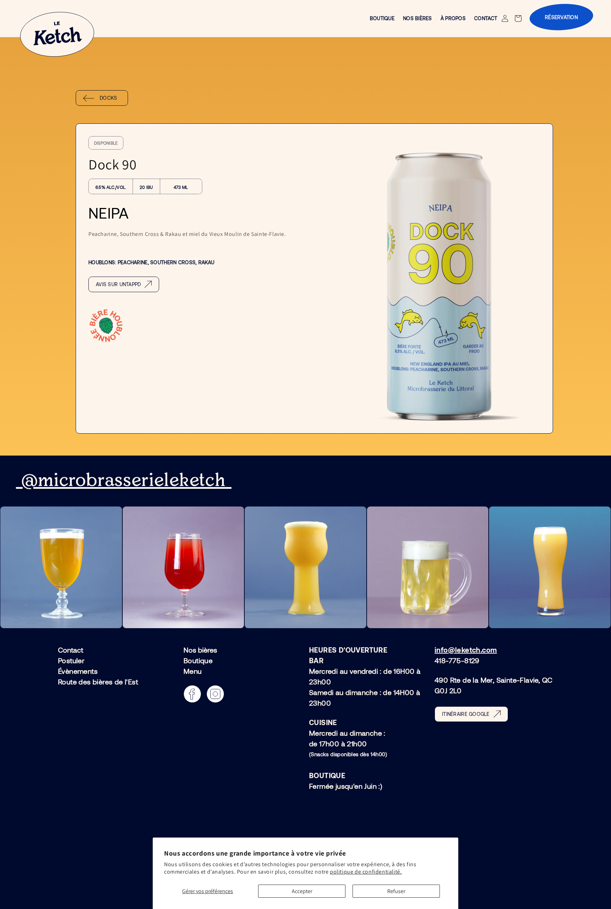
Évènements (78, 671)
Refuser (396, 891)
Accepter (302, 891)
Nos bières (200, 650)
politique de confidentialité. (366, 871)
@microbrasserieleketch (124, 480)
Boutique (198, 660)
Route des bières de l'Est (98, 681)
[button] (519, 18)
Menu (193, 671)
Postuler (71, 660)
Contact (70, 650)
